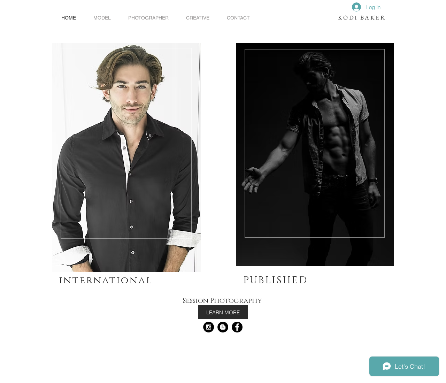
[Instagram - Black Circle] (208, 327)
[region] (126, 157)
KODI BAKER (362, 17)
